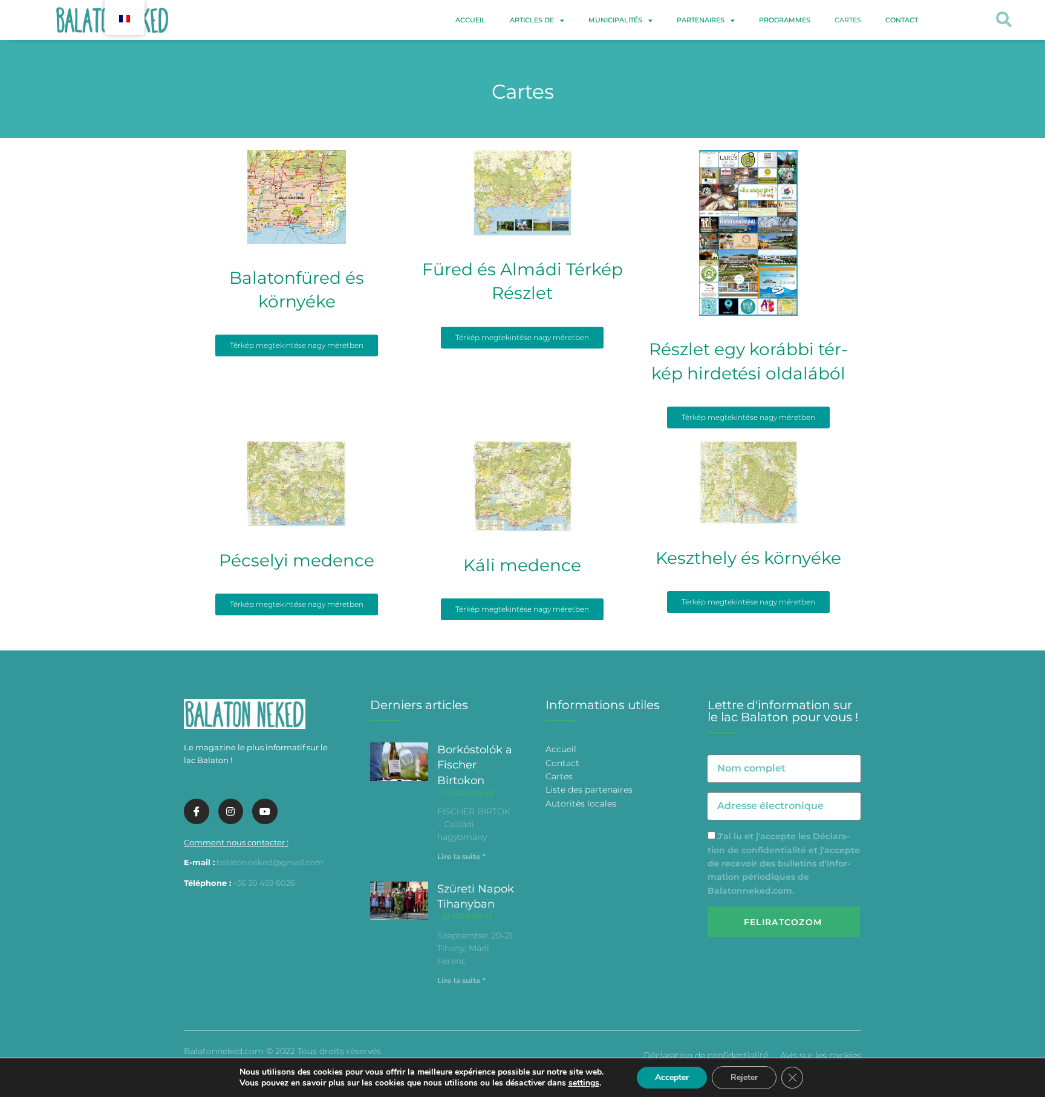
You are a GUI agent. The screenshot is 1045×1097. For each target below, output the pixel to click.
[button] (1004, 20)
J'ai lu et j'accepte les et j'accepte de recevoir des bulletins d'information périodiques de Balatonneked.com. (784, 863)
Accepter (672, 1077)
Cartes (848, 20)
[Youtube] (265, 811)
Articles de (532, 20)
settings (583, 1083)
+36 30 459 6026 (264, 883)
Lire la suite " (461, 856)
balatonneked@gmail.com (270, 862)
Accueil (470, 20)
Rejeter (744, 1077)
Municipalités (615, 20)
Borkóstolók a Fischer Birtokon (474, 765)
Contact (901, 20)
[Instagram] (231, 811)
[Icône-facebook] (196, 811)
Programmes (784, 20)
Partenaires (700, 20)
